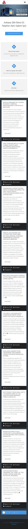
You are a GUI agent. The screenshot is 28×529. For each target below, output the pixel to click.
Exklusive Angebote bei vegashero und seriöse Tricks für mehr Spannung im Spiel (13, 353)
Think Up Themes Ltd (14, 522)
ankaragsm (17, 139)
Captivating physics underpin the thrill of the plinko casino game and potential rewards (13, 473)
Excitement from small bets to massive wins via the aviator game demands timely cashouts (14, 394)
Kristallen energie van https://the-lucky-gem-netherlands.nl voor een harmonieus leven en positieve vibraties (13, 236)
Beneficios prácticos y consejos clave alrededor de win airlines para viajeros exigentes (13, 434)
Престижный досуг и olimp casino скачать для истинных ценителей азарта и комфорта (13, 146)
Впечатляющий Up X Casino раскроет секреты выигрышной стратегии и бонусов (13, 105)
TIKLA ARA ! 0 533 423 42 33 (14, 33)
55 (14, 512)
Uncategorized (8, 184)
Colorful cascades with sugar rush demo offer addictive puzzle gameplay (13, 315)
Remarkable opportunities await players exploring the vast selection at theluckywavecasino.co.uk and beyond (13, 191)
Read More (7, 133)
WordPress (13, 524)
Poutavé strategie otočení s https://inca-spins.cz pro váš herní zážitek (14, 277)
